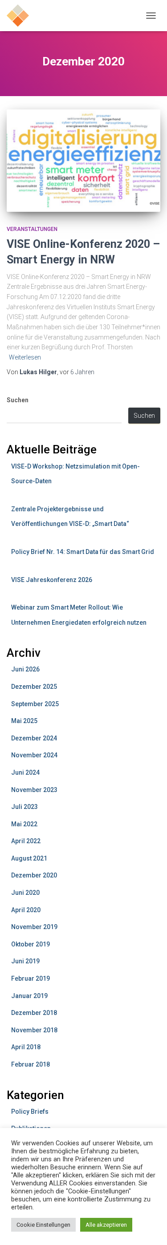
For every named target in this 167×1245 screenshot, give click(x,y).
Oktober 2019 (30, 944)
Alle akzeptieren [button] (106, 1224)
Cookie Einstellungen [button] (43, 1224)
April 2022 (26, 841)
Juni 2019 (25, 961)
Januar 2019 (29, 995)
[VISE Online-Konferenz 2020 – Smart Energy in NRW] (83, 160)
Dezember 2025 (34, 686)
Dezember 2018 (34, 1012)
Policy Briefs (30, 1111)
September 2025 (35, 703)
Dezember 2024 (34, 738)
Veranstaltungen (32, 229)
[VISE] (21, 15)
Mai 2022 (24, 824)
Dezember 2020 (34, 875)
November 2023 (34, 789)
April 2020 (26, 910)
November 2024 (34, 755)
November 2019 (34, 926)
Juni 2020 (25, 892)
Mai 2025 (24, 720)
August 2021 (29, 858)
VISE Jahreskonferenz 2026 (51, 579)
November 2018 (34, 1030)
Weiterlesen (25, 357)
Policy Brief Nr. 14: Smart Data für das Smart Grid (82, 551)
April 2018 (26, 1047)
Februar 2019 (30, 978)
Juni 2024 (25, 772)
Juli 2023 (24, 806)
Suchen (18, 400)
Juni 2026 (25, 669)
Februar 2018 (30, 1064)
